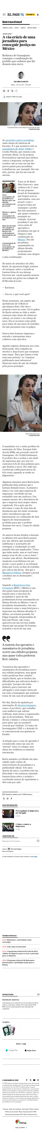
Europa (23, 28)
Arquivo (5, 1022)
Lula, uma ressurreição (16, 947)
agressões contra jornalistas (19, 140)
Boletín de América (10, 1000)
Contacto (5, 1109)
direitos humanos (27, 705)
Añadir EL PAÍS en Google (14, 97)
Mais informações (7, 851)
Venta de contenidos (15, 1109)
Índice (25, 1114)
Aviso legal (25, 1109)
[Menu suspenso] (4, 14)
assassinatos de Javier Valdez (17, 148)
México (21, 239)
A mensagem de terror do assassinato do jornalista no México (9, 247)
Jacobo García (21, 82)
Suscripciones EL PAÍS (29, 1111)
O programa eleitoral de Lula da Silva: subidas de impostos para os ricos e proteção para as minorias (20, 953)
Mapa (20, 1111)
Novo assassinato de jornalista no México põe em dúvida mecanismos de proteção (9, 200)
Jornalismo (6, 34)
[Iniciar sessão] (38, 14)
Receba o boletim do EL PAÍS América (19, 794)
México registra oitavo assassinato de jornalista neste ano (9, 216)
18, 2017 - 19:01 (23, 85)
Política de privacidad (11, 1111)
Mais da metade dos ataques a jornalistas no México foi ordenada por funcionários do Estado (9, 231)
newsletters (7, 994)
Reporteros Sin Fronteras (11, 841)
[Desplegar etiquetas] (38, 840)
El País (18, 816)
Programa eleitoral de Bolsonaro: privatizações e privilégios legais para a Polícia (18, 962)
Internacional (12, 22)
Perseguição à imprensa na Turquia (27, 812)
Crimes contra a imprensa (23, 825)
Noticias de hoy (32, 1114)
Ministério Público (12, 572)
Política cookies (34, 1109)
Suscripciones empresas (12, 1114)
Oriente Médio (32, 28)
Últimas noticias (9, 936)
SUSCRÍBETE (30, 14)
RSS (21, 1114)
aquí (35, 856)
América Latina (8, 28)
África (16, 28)
